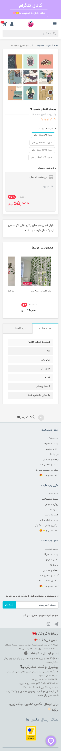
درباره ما (54, 454)
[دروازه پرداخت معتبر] (31, 733)
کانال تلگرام (30, 5)
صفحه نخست (51, 438)
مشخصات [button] (45, 329)
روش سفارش (51, 448)
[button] (6, 24)
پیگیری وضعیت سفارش (46, 470)
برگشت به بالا (27, 417)
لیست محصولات (50, 443)
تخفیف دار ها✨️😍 (48, 475)
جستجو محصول (50, 459)
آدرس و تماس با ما (49, 464)
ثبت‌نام (9, 605)
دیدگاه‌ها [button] (20, 329)
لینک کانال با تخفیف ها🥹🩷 (29, 13)
